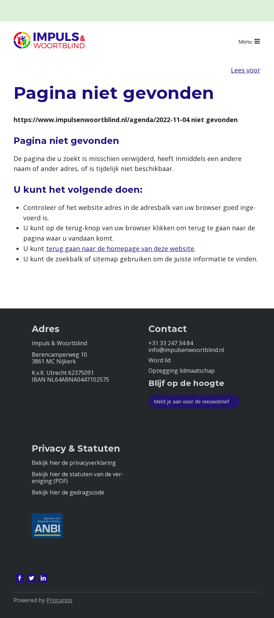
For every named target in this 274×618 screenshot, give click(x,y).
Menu (245, 41)
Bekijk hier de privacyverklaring (74, 462)
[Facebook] (19, 578)
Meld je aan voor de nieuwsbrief (191, 401)
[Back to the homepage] (49, 41)
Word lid (159, 360)
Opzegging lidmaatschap (181, 370)
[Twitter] (31, 578)
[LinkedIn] (43, 578)
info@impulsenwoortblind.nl (186, 350)
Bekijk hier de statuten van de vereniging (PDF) (77, 477)
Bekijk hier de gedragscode (68, 492)
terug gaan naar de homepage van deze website (120, 248)
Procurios (59, 600)
